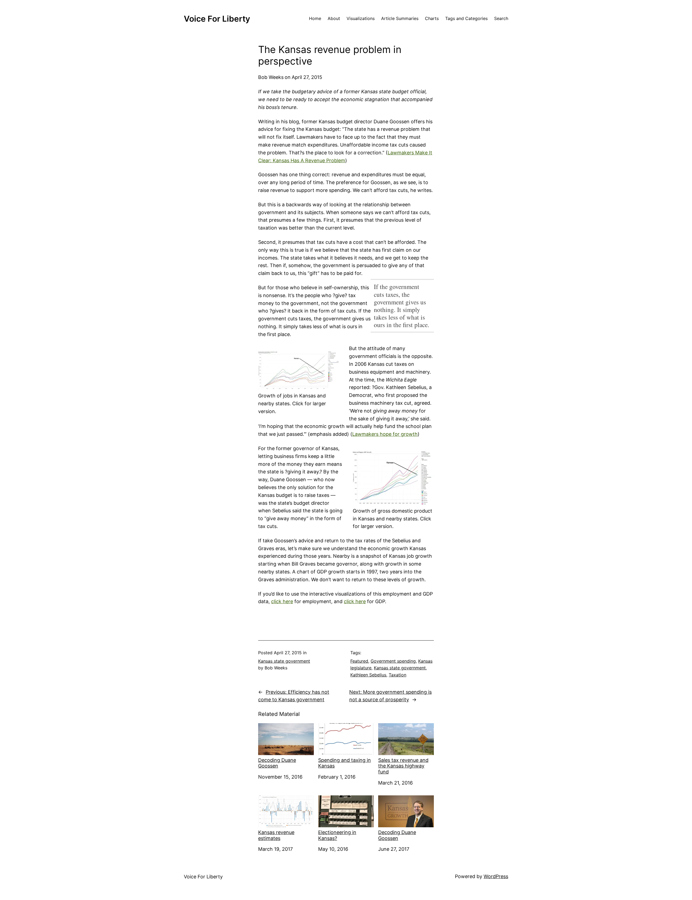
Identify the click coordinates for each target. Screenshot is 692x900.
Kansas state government (284, 661)
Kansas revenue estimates (276, 835)
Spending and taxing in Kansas (344, 763)
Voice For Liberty (217, 19)
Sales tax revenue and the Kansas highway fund (403, 766)
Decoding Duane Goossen (277, 763)
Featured (359, 661)
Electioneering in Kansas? (337, 835)
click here (282, 601)
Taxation (397, 675)
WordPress (496, 876)
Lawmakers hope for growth (385, 434)
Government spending (393, 661)
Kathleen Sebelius (368, 675)
